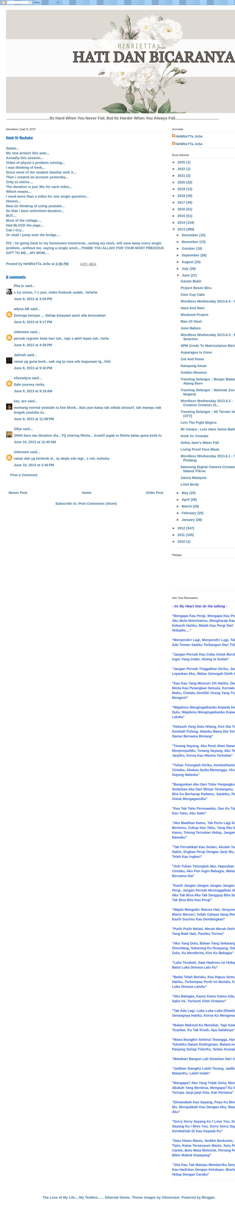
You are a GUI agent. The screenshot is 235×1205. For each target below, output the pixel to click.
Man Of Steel (191, 321)
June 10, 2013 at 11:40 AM (35, 442)
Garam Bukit (191, 281)
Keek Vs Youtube (194, 436)
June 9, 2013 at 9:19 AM (33, 391)
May (185, 493)
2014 (182, 222)
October (189, 248)
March (187, 506)
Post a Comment (24, 475)
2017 (182, 202)
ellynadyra (22, 378)
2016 (182, 209)
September (191, 255)
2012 (182, 528)
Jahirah (20, 355)
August (188, 262)
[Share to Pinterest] (94, 264)
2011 (182, 535)
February (189, 513)
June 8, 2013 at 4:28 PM (33, 345)
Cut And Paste (192, 359)
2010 (182, 541)
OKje (18, 429)
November (190, 242)
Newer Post (18, 493)
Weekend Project (194, 315)
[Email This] (81, 264)
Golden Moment (194, 372)
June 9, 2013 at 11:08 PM (34, 419)
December (190, 235)
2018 (182, 196)
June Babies (191, 328)
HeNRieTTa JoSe (188, 136)
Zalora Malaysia (193, 478)
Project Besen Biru (196, 288)
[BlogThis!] (85, 264)
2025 (182, 162)
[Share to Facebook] (91, 264)
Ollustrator (170, 1197)
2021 (182, 175)
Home (86, 493)
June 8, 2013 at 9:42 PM (33, 368)
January (189, 520)
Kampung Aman (194, 366)
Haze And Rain (192, 308)
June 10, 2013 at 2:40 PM (34, 465)
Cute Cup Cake (193, 294)
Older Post (154, 493)
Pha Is (19, 286)
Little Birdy (190, 484)
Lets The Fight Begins (199, 422)
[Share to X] (88, 264)
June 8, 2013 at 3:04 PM (33, 299)
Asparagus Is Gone (196, 352)
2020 (182, 182)
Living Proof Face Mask (200, 449)
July (186, 269)
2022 (182, 169)
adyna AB (21, 309)
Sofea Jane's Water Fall (200, 443)
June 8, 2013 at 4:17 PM (33, 322)
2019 (182, 189)
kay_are (20, 401)
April (186, 499)
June (186, 275)
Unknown (21, 332)
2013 (182, 229)
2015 (182, 216)
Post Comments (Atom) (97, 503)
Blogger (208, 1197)
